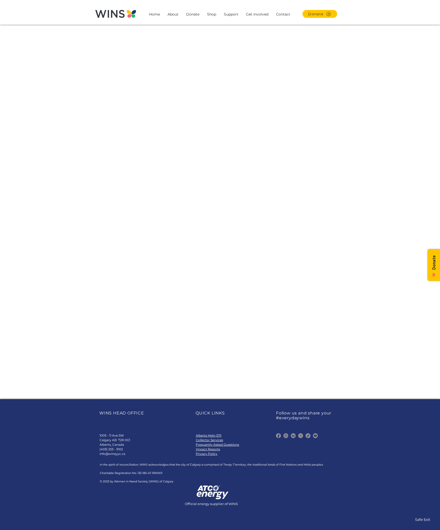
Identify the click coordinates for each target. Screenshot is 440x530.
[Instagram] (285, 435)
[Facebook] (278, 435)
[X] (300, 435)
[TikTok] (308, 435)
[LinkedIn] (293, 435)
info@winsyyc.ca (112, 454)
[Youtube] (315, 435)
